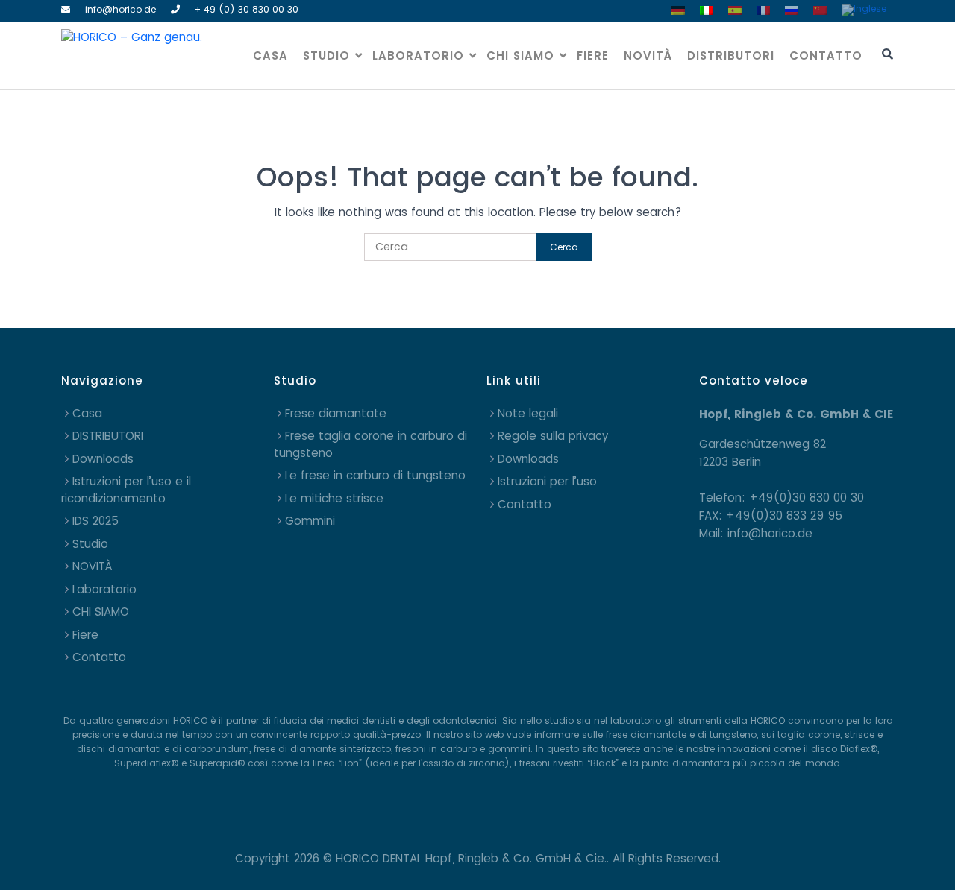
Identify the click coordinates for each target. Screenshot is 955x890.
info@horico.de (120, 9)
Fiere (593, 55)
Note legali (528, 413)
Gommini (310, 520)
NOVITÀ (648, 55)
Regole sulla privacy (553, 436)
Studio (326, 55)
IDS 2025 (95, 520)
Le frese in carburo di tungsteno (375, 475)
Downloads (103, 459)
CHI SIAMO (520, 55)
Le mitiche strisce (334, 498)
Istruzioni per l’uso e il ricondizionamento (126, 489)
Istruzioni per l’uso (547, 481)
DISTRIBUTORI (730, 55)
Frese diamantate (335, 413)
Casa (270, 55)
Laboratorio (418, 55)
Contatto (825, 55)
